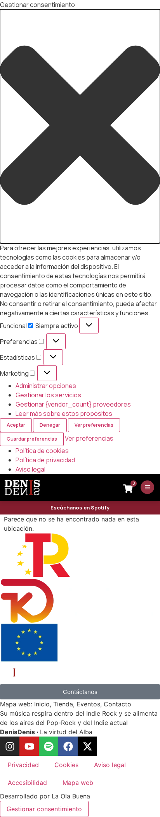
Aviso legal (30, 469)
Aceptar (16, 425)
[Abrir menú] (147, 487)
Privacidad (23, 765)
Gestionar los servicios (48, 395)
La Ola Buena (71, 796)
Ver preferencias (94, 425)
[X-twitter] (87, 746)
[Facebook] (68, 746)
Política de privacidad (45, 460)
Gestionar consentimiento (44, 809)
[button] (80, 126)
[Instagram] (9, 746)
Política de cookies (42, 450)
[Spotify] (48, 746)
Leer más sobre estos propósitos (64, 413)
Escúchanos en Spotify (80, 507)
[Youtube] (29, 746)
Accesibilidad (27, 782)
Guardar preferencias (32, 439)
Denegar (50, 425)
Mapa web (78, 782)
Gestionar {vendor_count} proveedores (73, 404)
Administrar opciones (46, 385)
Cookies (66, 765)
